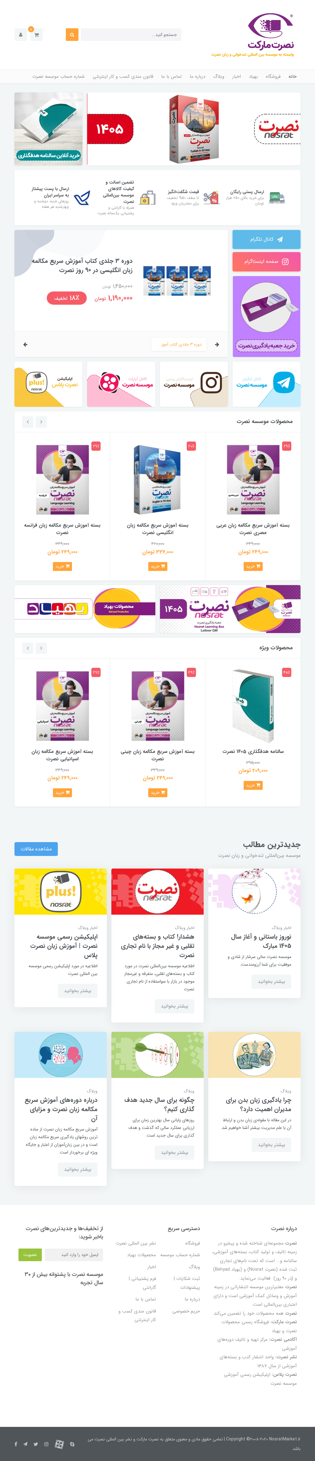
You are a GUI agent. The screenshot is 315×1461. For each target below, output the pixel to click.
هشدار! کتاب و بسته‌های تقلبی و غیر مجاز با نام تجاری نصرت (157, 946)
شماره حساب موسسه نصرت (58, 76)
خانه (293, 76)
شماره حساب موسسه (180, 1255)
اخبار (236, 76)
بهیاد (253, 76)
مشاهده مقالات (36, 849)
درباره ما (197, 76)
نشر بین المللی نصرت (136, 1243)
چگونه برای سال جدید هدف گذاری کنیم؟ (159, 1104)
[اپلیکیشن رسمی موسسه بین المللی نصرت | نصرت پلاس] (48, 384)
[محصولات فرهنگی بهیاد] (84, 609)
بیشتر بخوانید (271, 981)
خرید (251, 566)
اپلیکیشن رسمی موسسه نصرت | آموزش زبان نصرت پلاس (64, 946)
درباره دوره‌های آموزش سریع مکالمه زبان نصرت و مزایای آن (61, 1109)
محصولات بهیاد (141, 1255)
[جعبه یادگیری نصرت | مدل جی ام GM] (230, 609)
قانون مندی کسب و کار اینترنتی (123, 76)
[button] (36, 34)
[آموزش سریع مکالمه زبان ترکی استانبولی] (194, 129)
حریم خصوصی (186, 1311)
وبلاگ (218, 76)
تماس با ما (171, 76)
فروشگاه (273, 76)
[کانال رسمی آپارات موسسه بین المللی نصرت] (121, 384)
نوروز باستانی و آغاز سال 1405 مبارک (261, 941)
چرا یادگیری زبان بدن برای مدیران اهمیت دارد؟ (258, 1104)
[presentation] (217, 344)
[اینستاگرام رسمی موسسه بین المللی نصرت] (194, 384)
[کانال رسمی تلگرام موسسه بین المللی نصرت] (267, 384)
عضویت (30, 1254)
